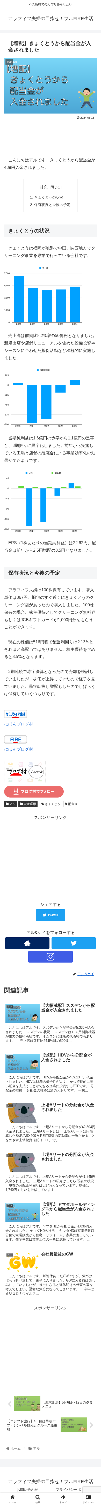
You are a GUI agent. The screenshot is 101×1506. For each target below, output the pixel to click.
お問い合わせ (27, 1489)
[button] (90, 842)
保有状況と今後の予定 (52, 205)
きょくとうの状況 (48, 197)
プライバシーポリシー (74, 1489)
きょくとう (52, 804)
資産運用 (29, 804)
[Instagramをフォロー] (50, 957)
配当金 (72, 804)
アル (12, 804)
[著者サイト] (27, 943)
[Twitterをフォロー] (74, 943)
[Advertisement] (50, 136)
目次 (43, 187)
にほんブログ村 (18, 724)
